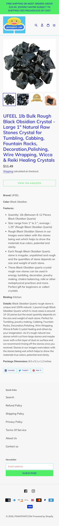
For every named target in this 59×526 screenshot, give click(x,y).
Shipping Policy (15, 413)
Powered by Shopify (43, 516)
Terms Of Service (16, 430)
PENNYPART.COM (23, 516)
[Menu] (54, 24)
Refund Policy (14, 405)
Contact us (12, 446)
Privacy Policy (14, 421)
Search (10, 397)
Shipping (8, 171)
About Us (11, 438)
